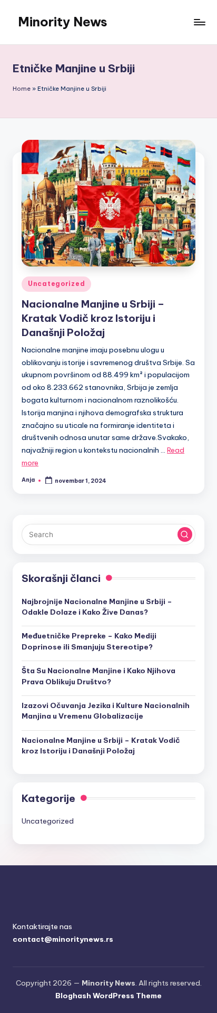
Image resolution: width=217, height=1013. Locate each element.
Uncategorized (56, 284)
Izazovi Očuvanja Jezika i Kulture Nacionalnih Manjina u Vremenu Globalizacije (106, 711)
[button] (184, 534)
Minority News (62, 22)
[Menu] (199, 22)
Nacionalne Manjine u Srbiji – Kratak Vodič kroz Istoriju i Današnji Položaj (93, 318)
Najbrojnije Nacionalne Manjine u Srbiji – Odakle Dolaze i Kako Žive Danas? (97, 607)
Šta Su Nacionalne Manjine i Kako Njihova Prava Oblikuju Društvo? (98, 676)
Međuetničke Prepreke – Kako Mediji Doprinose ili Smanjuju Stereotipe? (89, 641)
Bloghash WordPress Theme (108, 995)
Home (22, 88)
